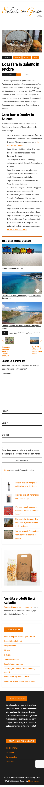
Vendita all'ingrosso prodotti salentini (18, 607)
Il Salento (7, 655)
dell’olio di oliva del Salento (17, 229)
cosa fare (13, 333)
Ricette (7, 650)
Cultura (17, 57)
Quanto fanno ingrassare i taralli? (16, 677)
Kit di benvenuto (12, 748)
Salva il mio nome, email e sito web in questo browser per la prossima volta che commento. (21, 452)
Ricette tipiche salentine (13, 664)
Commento (7, 373)
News (35, 57)
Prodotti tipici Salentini (13, 641)
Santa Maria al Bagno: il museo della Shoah (37, 350)
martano (21, 332)
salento (36, 332)
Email (5, 423)
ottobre (29, 333)
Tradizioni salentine (11, 659)
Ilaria (27, 75)
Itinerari (26, 57)
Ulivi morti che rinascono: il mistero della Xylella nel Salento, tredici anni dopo (27, 522)
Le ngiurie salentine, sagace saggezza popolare (6, 351)
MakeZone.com (34, 781)
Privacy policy (11, 757)
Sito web (5, 435)
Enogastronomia (10, 646)
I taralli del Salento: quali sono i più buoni (19, 681)
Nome (5, 411)
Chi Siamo (10, 752)
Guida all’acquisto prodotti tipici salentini (19, 636)
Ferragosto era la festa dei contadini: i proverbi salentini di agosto (27, 534)
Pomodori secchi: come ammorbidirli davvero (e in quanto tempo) (26, 510)
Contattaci (10, 761)
